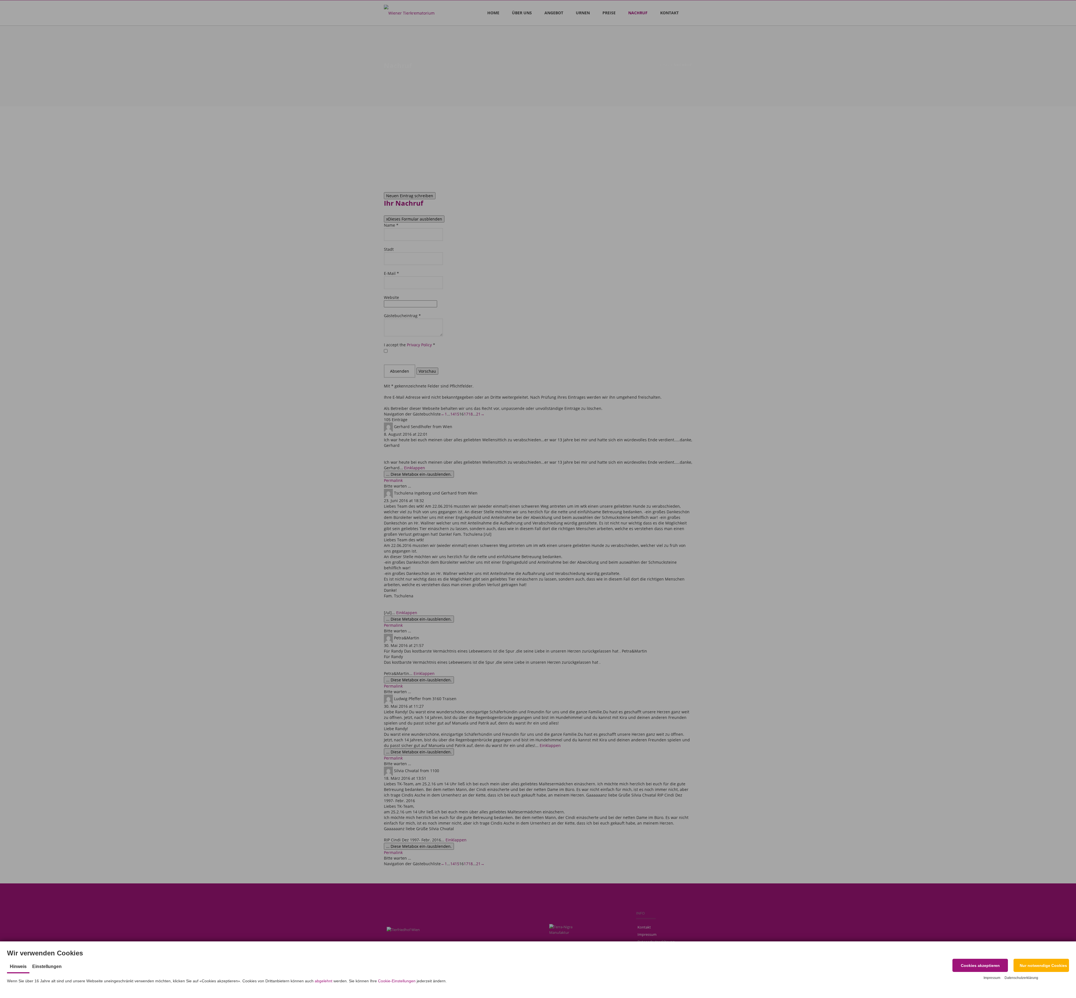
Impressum (992, 978)
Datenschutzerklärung (1021, 978)
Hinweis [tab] (18, 966)
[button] (980, 965)
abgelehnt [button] (323, 981)
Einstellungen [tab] (47, 966)
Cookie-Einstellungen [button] (397, 981)
